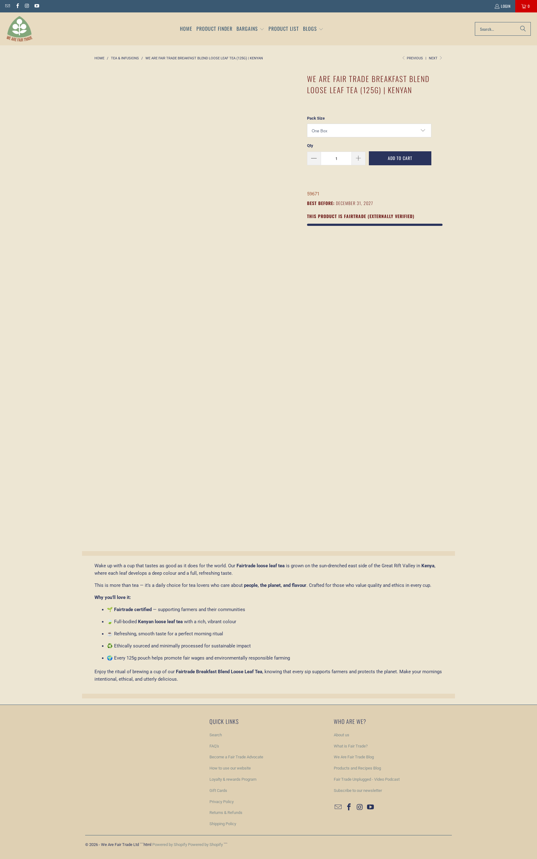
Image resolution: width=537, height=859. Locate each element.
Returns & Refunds (225, 812)
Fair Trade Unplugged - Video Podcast (367, 779)
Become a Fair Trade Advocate (236, 757)
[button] (250, 29)
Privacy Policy (221, 801)
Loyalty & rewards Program (232, 779)
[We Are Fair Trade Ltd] (19, 29)
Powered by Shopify (169, 844)
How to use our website (230, 768)
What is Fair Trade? (351, 746)
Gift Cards (218, 790)
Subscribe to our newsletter (358, 790)
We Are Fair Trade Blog (354, 757)
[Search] (523, 29)
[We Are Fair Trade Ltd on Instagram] (27, 6)
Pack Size (316, 118)
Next (433, 58)
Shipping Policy (222, 823)
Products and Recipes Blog (357, 768)
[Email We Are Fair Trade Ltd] (7, 6)
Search (215, 735)
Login (506, 6)
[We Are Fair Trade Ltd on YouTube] (36, 6)
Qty (310, 145)
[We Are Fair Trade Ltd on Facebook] (17, 6)
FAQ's (214, 746)
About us (341, 735)
